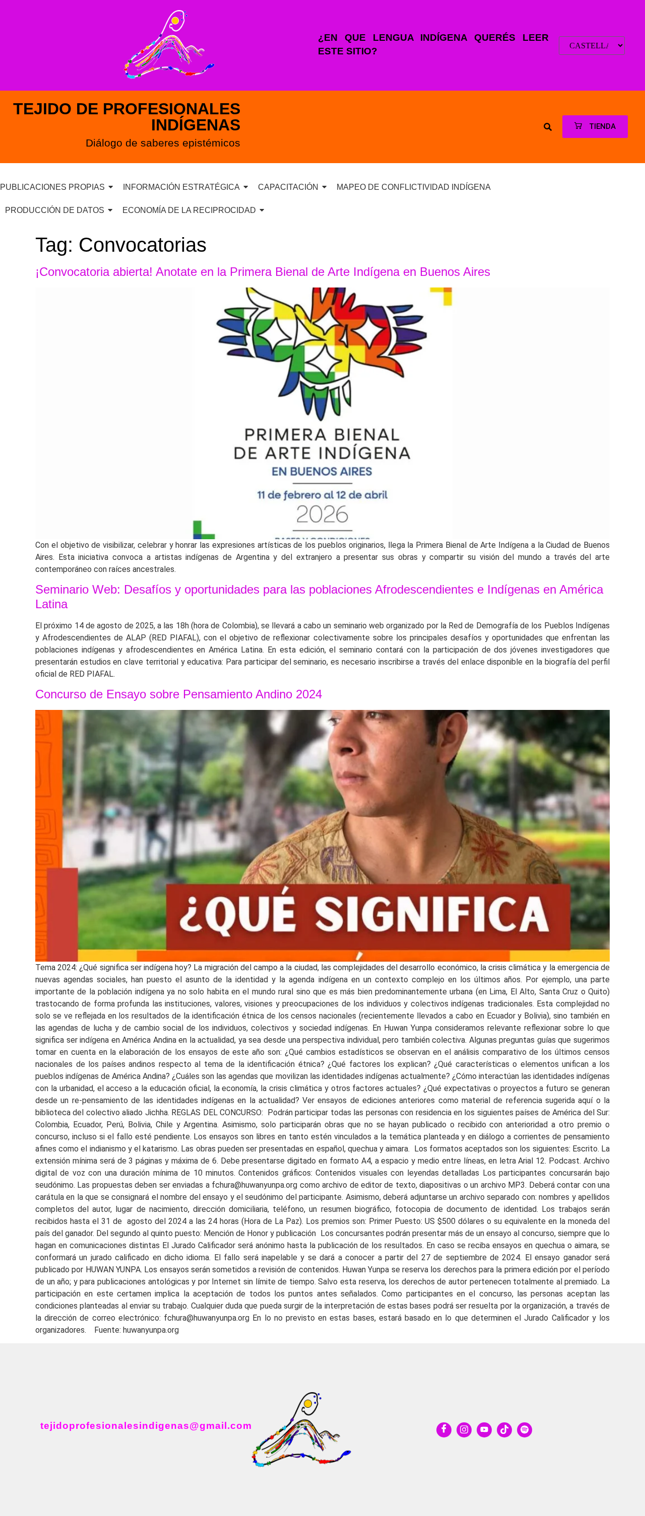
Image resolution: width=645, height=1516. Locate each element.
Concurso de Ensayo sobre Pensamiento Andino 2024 (178, 694)
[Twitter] (464, 1429)
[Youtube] (484, 1429)
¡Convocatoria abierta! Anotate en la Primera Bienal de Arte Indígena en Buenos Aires (262, 271)
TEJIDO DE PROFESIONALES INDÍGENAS (126, 117)
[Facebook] (444, 1429)
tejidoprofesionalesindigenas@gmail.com (146, 1425)
